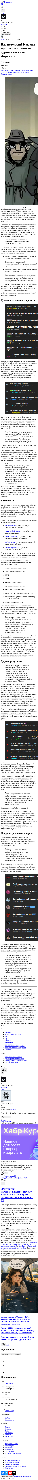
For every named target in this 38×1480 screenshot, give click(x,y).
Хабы (7, 1431)
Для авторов (9, 1446)
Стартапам (9, 1468)
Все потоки (8, 2)
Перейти (4, 1173)
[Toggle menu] (2, 2)
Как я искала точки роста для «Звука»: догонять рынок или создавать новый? (19, 1244)
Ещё (7, 1345)
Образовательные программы (15, 1466)
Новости (8, 1429)
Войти (7, 1418)
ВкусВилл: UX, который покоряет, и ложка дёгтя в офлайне (18, 1247)
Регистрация (9, 1420)
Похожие (17, 1354)
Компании (9, 1433)
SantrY (3, 39)
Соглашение (9, 1451)
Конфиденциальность (13, 1453)
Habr (12, 1478)
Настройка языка (7, 1476)
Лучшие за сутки (7, 1354)
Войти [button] (3, 13)
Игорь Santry (9, 1411)
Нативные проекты (12, 1464)
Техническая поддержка (22, 1476)
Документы (9, 1449)
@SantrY (13, 1109)
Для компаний (10, 1447)
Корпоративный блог (12, 1460)
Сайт (2, 1089)
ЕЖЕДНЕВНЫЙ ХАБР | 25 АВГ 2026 (14, 1178)
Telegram (7, 1121)
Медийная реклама (12, 1462)
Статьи (7, 1427)
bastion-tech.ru (10, 1383)
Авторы (8, 1435)
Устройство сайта (11, 1444)
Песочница (9, 1436)
